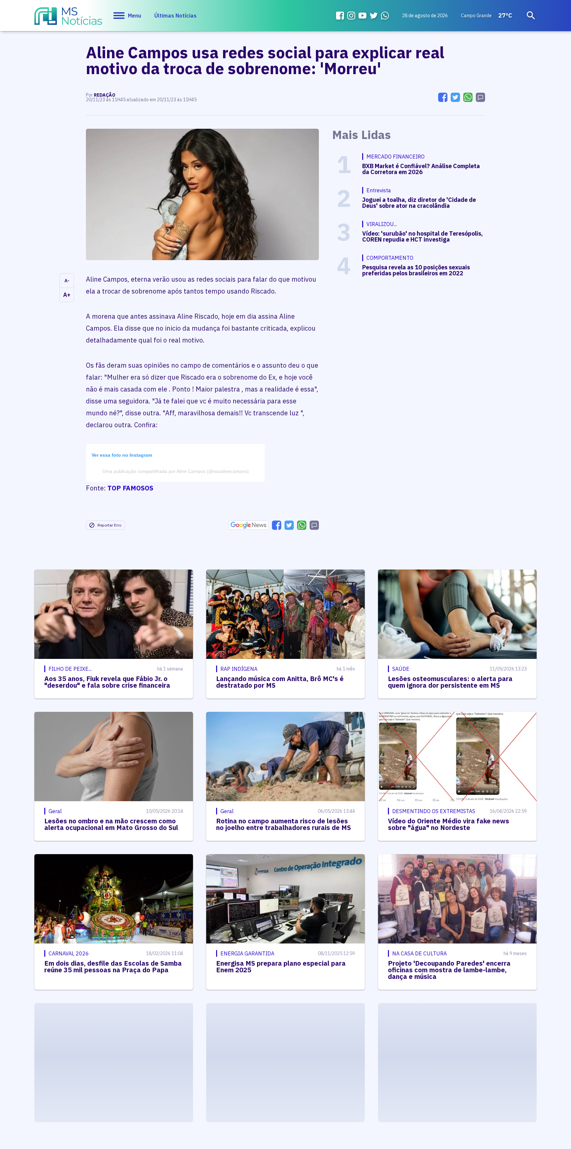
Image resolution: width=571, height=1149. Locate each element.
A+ (66, 295)
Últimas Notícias (175, 15)
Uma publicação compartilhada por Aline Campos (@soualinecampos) (175, 471)
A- (66, 281)
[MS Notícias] (68, 19)
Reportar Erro (109, 525)
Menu (134, 15)
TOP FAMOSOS (130, 487)
